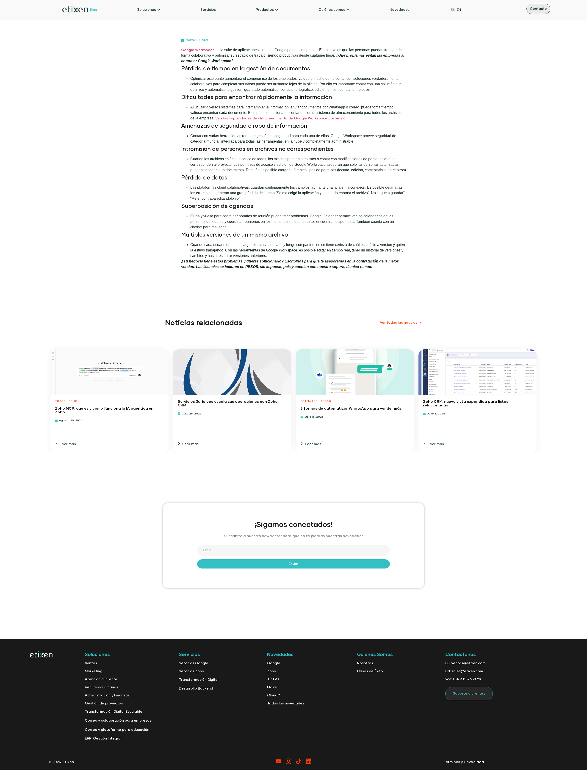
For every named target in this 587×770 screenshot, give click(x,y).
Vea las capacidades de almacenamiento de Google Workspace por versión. (281, 118)
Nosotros (365, 663)
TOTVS (273, 679)
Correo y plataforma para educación (117, 729)
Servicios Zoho (191, 671)
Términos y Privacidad (463, 762)
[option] (459, 10)
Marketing (93, 671)
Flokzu (272, 687)
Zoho (271, 671)
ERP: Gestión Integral (103, 738)
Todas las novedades (285, 703)
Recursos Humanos (101, 687)
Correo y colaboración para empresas (118, 720)
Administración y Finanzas (107, 695)
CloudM (273, 695)
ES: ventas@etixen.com (465, 663)
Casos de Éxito (370, 671)
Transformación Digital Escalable (113, 711)
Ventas (91, 663)
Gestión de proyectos (104, 703)
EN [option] (459, 9)
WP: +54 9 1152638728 (463, 679)
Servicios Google (193, 663)
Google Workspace (198, 50)
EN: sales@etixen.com (464, 671)
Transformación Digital (199, 680)
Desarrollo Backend (196, 688)
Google (273, 663)
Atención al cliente (101, 679)
